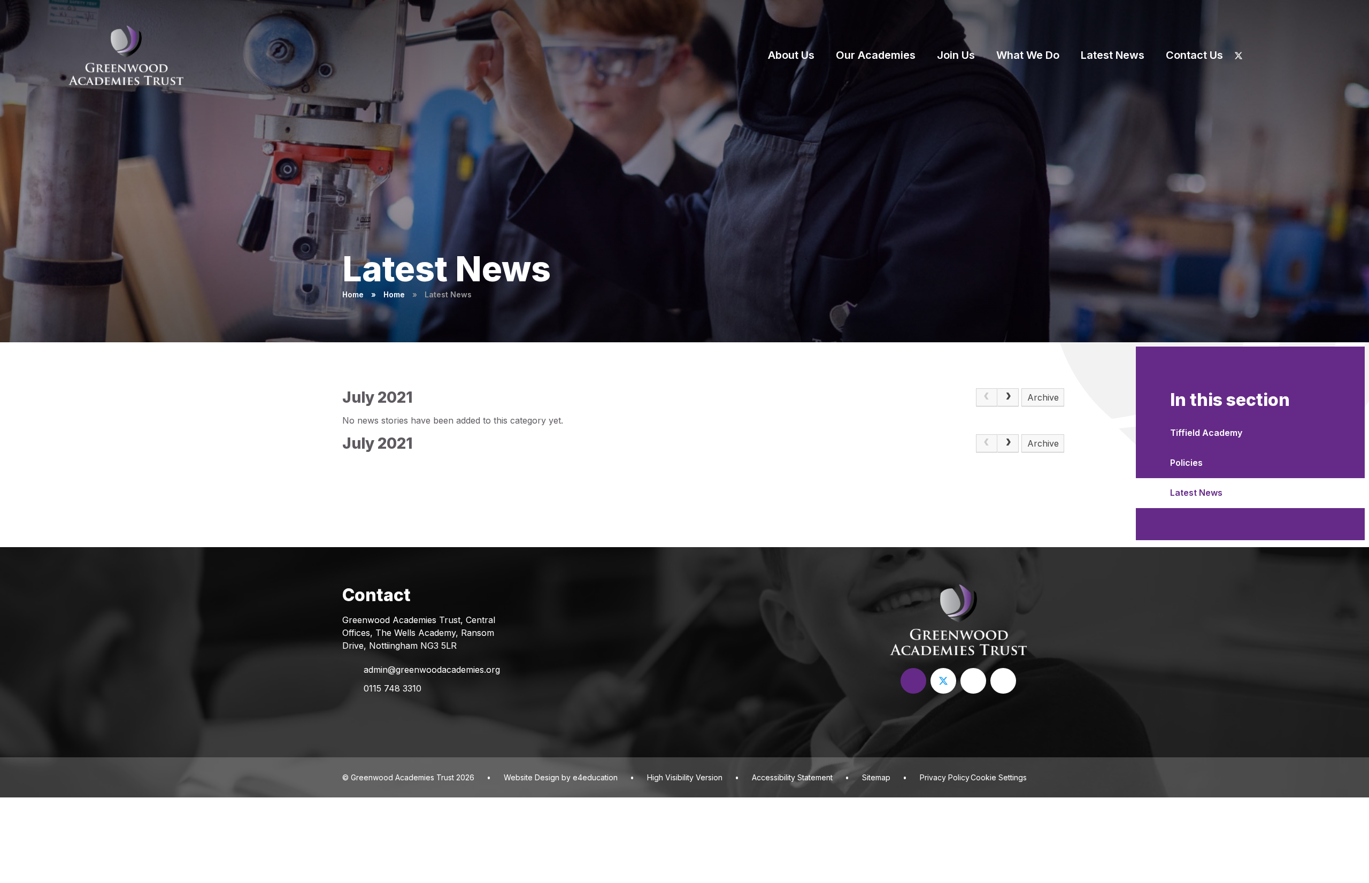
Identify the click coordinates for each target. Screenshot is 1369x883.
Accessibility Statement (792, 777)
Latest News (448, 294)
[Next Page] (1008, 397)
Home (353, 294)
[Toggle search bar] (1311, 55)
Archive (1043, 397)
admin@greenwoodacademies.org (432, 669)
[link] (986, 397)
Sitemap (876, 777)
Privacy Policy (945, 777)
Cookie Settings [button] (999, 777)
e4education (595, 777)
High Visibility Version (684, 777)
